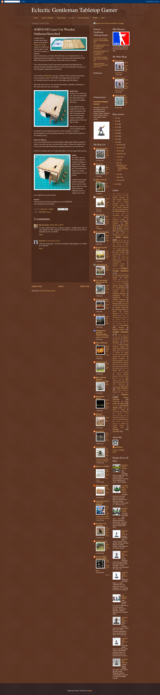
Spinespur (115, 386)
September (120, 154)
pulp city (126, 366)
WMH (95, 18)
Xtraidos (118, 421)
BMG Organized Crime (119, 242)
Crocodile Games (119, 264)
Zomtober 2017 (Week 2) (125, 553)
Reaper (115, 370)
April (118, 174)
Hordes (115, 317)
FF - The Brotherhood (119, 288)
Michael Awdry (44, 225)
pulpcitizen (118, 447)
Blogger (89, 691)
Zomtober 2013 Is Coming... (125, 466)
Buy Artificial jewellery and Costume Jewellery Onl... (101, 58)
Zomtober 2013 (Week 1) (125, 619)
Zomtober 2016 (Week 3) (125, 661)
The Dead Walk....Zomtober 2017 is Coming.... (125, 489)
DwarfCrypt (99, 197)
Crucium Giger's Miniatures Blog (101, 557)
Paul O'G (42, 241)
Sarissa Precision (117, 372)
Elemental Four (122, 273)
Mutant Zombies (119, 358)
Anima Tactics (120, 213)
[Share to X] (63, 209)
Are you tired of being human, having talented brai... (101, 40)
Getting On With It (107, 268)
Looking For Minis (117, 337)
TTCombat (116, 411)
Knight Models (120, 332)
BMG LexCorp (124, 235)
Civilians (124, 256)
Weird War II (116, 417)
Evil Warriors (117, 276)
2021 (116, 118)
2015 (116, 133)
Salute (123, 370)
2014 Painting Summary (120, 199)
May (118, 163)
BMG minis (122, 237)
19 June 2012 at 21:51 (53, 241)
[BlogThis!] (61, 209)
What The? (125, 417)
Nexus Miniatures (118, 360)
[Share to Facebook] (65, 209)
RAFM (124, 368)
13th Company (117, 193)
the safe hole (100, 214)
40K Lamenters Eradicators (107, 254)
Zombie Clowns (118, 425)
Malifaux (125, 337)
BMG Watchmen (123, 250)
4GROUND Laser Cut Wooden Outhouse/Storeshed (122, 167)
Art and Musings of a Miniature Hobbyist (102, 502)
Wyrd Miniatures (123, 419)
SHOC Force (124, 376)
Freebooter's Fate (119, 295)
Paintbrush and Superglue (101, 524)
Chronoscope (117, 254)
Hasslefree (118, 309)
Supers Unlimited (48, 18)
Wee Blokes (100, 431)
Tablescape (116, 401)
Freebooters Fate (83, 18)
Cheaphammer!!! (101, 362)
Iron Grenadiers (117, 323)
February (120, 180)
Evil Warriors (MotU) (124, 596)
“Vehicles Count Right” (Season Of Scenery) (102, 336)
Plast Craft (117, 364)
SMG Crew (118, 378)
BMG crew (122, 229)
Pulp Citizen (119, 61)
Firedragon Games (119, 289)
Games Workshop (123, 305)
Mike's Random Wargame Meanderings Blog (102, 379)
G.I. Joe (71, 18)
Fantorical (99, 164)
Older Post (84, 286)
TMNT (124, 407)
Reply (41, 234)
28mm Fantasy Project (121, 209)
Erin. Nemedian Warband (107, 546)
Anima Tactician (120, 95)
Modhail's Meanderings (100, 415)
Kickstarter (124, 325)
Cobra (114, 258)
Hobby (124, 315)
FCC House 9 (122, 281)
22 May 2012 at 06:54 (56, 225)
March (119, 177)
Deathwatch (116, 268)
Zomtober (116, 431)
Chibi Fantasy (120, 252)
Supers (124, 394)
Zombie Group (118, 427)
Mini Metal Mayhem (102, 232)
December (120, 145)
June (118, 160)
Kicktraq (121, 327)
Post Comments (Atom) (47, 291)
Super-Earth (61, 18)
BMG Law (125, 231)
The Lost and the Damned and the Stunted (101, 282)
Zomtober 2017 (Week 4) (125, 532)
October (119, 151)
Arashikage (116, 215)
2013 (116, 139)
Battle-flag (116, 221)
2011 (116, 184)
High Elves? (107, 384)
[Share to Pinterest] (67, 209)
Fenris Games (116, 283)
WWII (115, 419)
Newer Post (37, 286)
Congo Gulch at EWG (107, 304)
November (120, 148)
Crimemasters (117, 262)
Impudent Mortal (120, 319)
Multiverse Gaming (123, 350)
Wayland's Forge (39, 45)
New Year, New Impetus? (126, 101)
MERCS (117, 339)
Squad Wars (124, 386)
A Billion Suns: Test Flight (107, 237)
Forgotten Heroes (119, 291)
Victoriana (125, 411)
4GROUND (47, 76)
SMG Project (122, 382)
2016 (116, 130)
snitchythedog (100, 447)
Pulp (119, 366)
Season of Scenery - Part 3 (107, 289)
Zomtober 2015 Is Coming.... (125, 510)
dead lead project (102, 148)
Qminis (117, 368)
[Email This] (59, 209)
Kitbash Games (120, 78)
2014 (116, 136)
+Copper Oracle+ (101, 541)
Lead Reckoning (101, 265)
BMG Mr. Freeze (122, 240)
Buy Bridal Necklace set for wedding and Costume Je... (101, 46)
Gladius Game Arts (121, 307)
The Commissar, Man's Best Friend (107, 531)
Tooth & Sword (119, 410)
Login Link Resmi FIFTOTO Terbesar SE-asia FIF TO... (101, 65)
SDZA (126, 372)
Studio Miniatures (122, 388)
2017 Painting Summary (120, 207)
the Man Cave (100, 315)
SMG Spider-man (119, 384)
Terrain (49, 212)
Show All (107, 575)
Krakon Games (122, 335)
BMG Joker (116, 231)
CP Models (124, 260)
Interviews (123, 321)
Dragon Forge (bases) (120, 269)
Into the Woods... (107, 185)
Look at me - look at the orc (107, 153)
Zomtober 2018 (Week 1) (125, 574)
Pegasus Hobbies (123, 362)
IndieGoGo (115, 321)
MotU (103, 18)
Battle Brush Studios (100, 397)
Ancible (126, 211)
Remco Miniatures (102, 485)
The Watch (115, 405)
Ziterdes (123, 423)
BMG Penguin (117, 244)
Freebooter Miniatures (119, 294)
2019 (116, 121)
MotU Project (117, 349)
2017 (116, 127)
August (119, 157)
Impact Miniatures (124, 317)
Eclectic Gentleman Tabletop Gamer (74, 10)
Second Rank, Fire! (107, 366)
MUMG (117, 352)
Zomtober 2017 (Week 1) (125, 640)
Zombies (116, 429)
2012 (116, 142)
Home (36, 18)
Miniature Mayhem (102, 299)
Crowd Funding (118, 266)
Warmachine (123, 415)
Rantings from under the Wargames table (101, 332)
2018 (116, 124)
